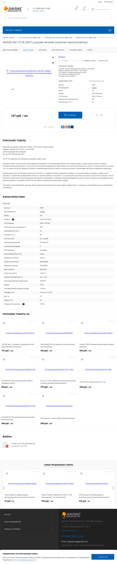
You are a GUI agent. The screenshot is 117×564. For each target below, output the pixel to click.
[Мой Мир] (69, 127)
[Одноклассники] (65, 127)
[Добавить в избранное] (53, 58)
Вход (100, 2)
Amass (94, 88)
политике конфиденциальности (24, 560)
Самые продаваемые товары (58, 465)
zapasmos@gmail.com (77, 541)
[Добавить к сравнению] (53, 63)
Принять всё (103, 557)
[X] (72, 127)
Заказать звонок (38, 11)
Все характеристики (96, 81)
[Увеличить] (29, 73)
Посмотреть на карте (69, 530)
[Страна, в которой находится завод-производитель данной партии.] (23, 304)
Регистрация (108, 2)
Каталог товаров (13, 30)
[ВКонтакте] (62, 127)
